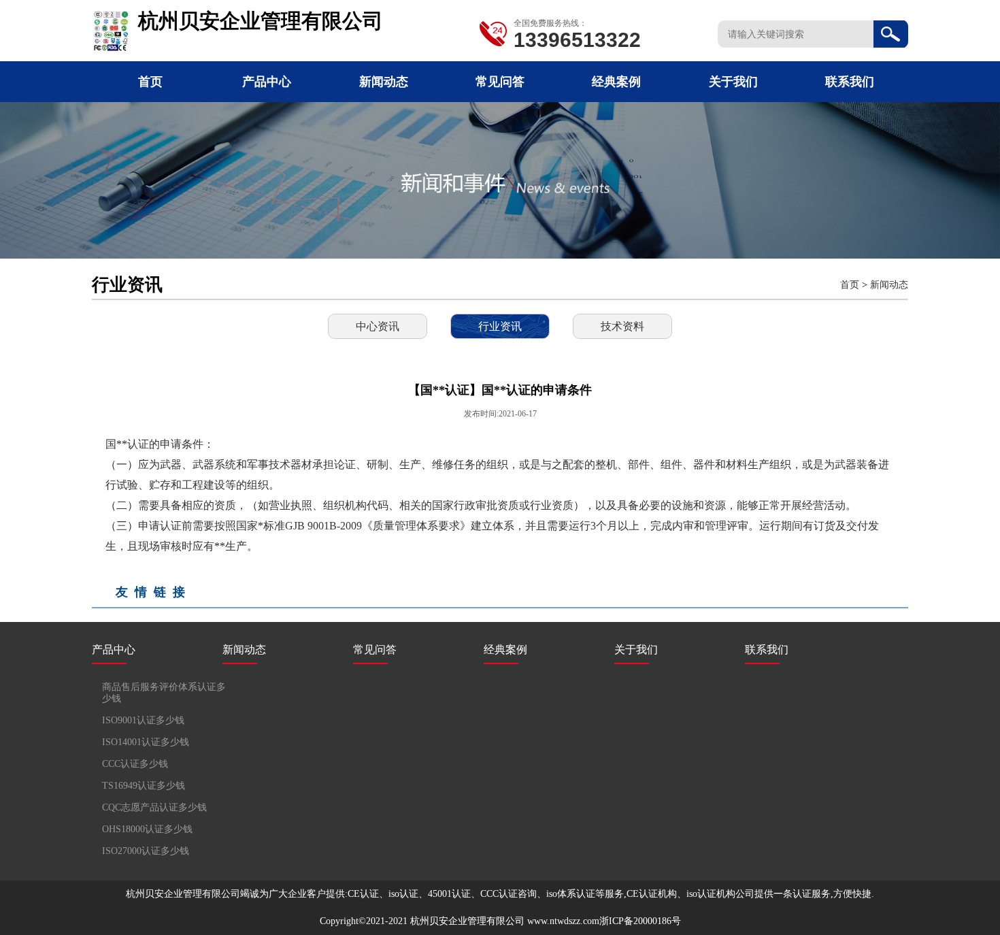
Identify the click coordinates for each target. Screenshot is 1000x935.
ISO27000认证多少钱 (145, 851)
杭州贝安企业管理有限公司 (467, 921)
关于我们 (733, 81)
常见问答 (500, 81)
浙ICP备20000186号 (640, 921)
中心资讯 (377, 326)
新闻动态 (383, 81)
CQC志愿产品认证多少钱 (154, 807)
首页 (150, 81)
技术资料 (622, 326)
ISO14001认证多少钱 (145, 742)
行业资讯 (500, 326)
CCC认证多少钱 (135, 764)
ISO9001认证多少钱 (143, 720)
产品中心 (266, 81)
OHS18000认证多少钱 (147, 829)
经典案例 (616, 81)
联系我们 (849, 81)
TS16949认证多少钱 (143, 786)
